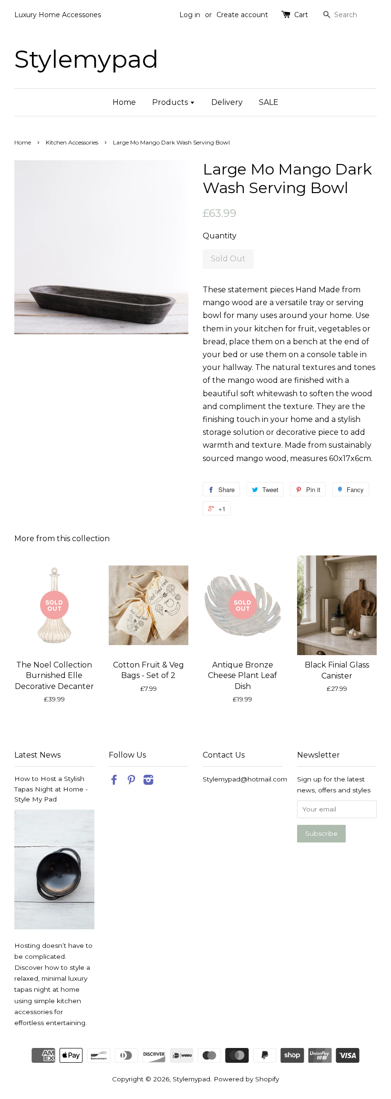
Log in (189, 14)
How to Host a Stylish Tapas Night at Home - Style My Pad (51, 789)
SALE (268, 102)
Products (171, 102)
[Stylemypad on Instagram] (148, 781)
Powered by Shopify (246, 1079)
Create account (242, 14)
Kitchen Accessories (72, 142)
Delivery (227, 102)
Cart (301, 14)
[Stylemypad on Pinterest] (131, 781)
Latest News (37, 755)
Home (124, 102)
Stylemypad (86, 58)
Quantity (220, 235)
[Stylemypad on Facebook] (114, 781)
